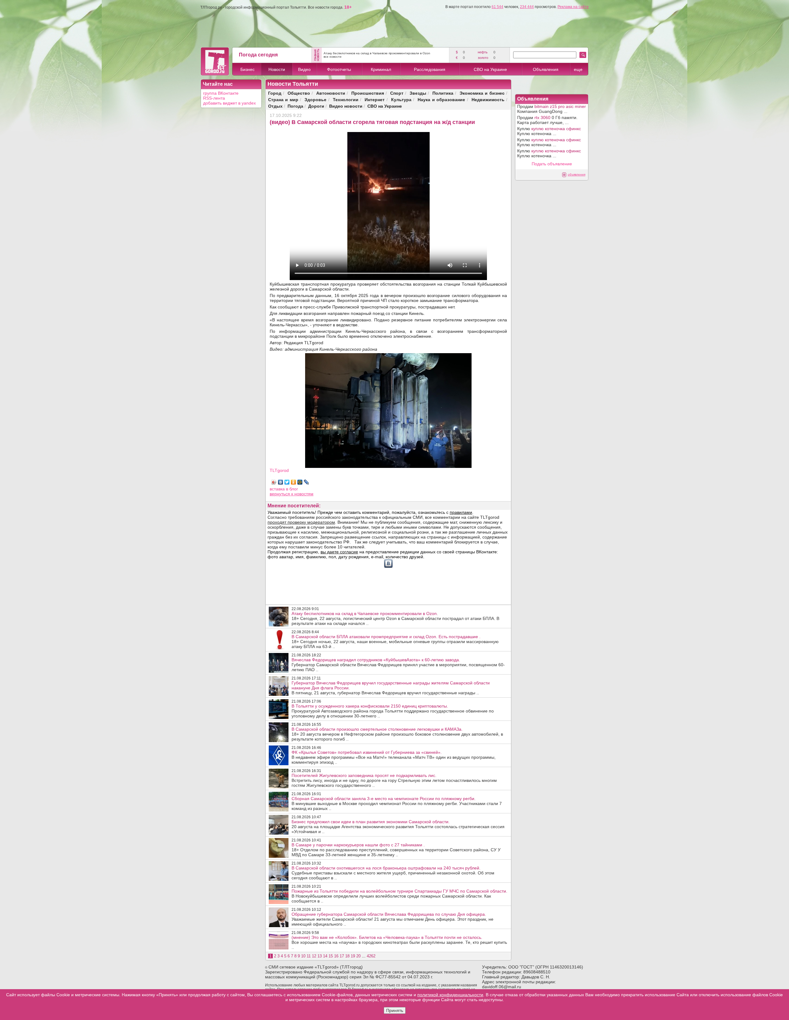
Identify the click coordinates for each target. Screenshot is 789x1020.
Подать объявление (552, 163)
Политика (442, 93)
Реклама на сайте (573, 7)
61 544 (497, 7)
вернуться (280, 493)
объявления (576, 174)
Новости (276, 69)
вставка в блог (284, 488)
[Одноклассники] (293, 482)
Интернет (375, 99)
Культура (401, 99)
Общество (299, 93)
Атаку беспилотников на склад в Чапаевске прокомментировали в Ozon (377, 53)
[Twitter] (287, 482)
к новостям (302, 493)
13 (319, 956)
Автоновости (330, 93)
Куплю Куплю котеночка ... (549, 131)
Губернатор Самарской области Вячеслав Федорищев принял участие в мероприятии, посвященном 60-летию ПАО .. (398, 664)
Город (274, 93)
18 (347, 956)
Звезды (418, 93)
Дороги (316, 106)
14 (325, 956)
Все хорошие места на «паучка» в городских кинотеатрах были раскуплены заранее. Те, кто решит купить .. (399, 942)
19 (353, 956)
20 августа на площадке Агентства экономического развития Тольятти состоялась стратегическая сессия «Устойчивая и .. (398, 826)
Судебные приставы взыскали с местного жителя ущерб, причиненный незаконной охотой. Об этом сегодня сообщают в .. (393, 872)
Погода (295, 106)
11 (309, 956)
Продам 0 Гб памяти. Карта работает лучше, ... (547, 120)
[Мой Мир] (300, 482)
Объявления (545, 69)
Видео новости (345, 106)
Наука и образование (441, 99)
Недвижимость (488, 99)
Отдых (275, 106)
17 (342, 956)
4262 (371, 956)
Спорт (396, 93)
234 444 (527, 7)
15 (331, 956)
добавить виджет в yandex (229, 103)
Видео (304, 69)
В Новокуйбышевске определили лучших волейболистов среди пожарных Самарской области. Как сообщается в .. (399, 896)
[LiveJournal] (306, 482)
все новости (332, 56)
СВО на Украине (490, 69)
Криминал (381, 69)
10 (303, 956)
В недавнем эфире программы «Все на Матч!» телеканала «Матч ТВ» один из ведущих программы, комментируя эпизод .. (394, 757)
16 (336, 956)
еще (578, 69)
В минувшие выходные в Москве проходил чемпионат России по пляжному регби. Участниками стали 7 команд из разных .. (397, 803)
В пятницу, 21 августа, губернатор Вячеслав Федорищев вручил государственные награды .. (391, 687)
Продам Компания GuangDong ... (551, 109)
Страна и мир (283, 99)
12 (314, 956)
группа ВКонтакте (221, 93)
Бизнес (247, 69)
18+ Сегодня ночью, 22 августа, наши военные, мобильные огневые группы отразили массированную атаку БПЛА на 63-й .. (395, 641)
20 (358, 956)
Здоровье (315, 99)
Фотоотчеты (339, 69)
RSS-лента (214, 98)
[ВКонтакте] (280, 482)
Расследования (429, 69)
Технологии (345, 99)
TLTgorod (279, 470)
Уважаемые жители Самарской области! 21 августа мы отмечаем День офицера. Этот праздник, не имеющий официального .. (392, 919)
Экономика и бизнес (482, 93)
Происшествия (367, 93)
